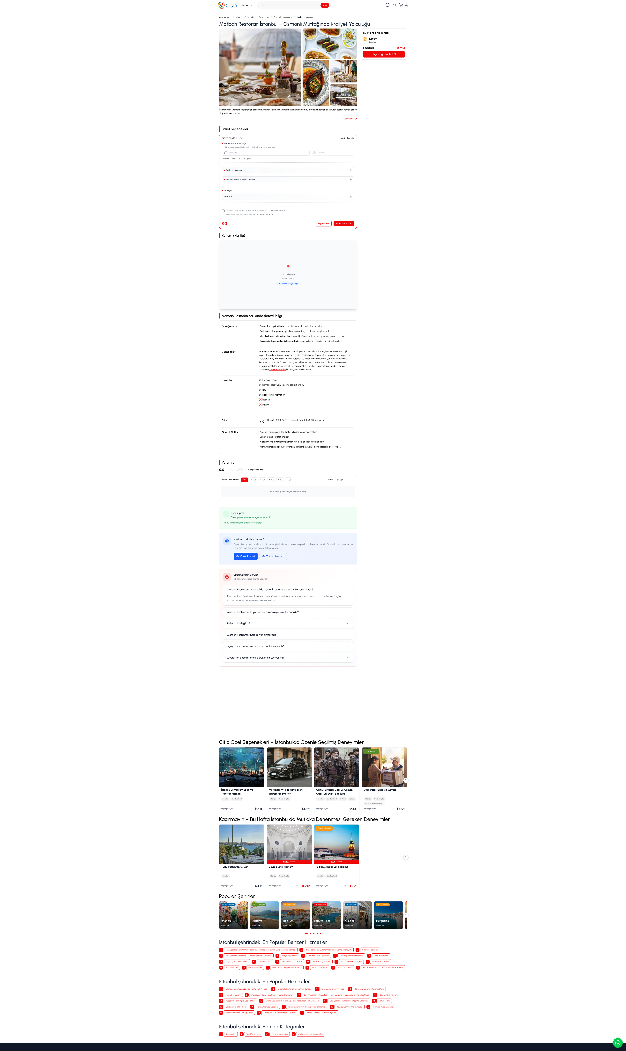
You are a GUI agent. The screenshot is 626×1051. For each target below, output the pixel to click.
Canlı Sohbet (247, 556)
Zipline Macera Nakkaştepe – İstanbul (279, 1012)
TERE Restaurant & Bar (292, 961)
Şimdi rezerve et (343, 223)
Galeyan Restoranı (370, 950)
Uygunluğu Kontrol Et (384, 54)
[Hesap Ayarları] (406, 5)
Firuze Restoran (255, 967)
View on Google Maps (289, 284)
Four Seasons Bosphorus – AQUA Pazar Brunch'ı (383, 967)
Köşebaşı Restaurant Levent (351, 955)
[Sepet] (401, 5)
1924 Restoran (232, 967)
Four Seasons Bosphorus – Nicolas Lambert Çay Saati (248, 955)
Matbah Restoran (319, 967)
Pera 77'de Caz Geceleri (267, 1007)
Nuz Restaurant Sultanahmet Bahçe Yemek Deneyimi (328, 950)
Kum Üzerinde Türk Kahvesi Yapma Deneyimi (349, 1001)
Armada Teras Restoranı (318, 955)
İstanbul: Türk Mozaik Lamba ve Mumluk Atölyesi (246, 989)
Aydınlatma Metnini (260, 214)
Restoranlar (231, 1034)
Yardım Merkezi (275, 556)
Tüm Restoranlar (277, 369)
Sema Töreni (384, 1001)
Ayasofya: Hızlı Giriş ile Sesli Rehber (240, 1001)
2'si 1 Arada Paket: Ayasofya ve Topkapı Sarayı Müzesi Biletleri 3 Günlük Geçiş (336, 995)
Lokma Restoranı (381, 955)
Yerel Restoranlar (253, 1034)
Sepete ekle (323, 223)
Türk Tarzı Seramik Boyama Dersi (369, 989)
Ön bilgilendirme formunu (235, 210)
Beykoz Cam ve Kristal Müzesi (349, 1007)
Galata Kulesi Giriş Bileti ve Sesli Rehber (294, 989)
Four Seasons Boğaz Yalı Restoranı (286, 967)
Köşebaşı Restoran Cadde (237, 961)
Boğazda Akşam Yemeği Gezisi (239, 1012)
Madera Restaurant (380, 961)
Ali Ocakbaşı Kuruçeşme (351, 961)
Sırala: (331, 479)
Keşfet (245, 5)
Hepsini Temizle (347, 138)
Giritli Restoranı (265, 961)
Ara (325, 5)
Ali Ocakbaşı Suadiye (321, 961)
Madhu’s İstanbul (345, 967)
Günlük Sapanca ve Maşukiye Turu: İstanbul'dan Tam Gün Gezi (292, 1001)
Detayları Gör (350, 118)
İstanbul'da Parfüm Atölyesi (333, 989)
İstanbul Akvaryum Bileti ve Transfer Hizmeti (307, 1007)
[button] (260, 67)
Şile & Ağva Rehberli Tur (236, 1007)
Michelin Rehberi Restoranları (310, 1034)
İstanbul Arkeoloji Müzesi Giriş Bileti (321, 1012)
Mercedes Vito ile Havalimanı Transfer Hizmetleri (272, 995)
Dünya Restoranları (280, 1034)
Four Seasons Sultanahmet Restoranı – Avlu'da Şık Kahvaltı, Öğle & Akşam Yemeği (260, 950)
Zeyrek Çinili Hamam (389, 995)
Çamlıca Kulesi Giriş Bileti (383, 1007)
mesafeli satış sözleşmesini (258, 210)
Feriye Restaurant (289, 955)
